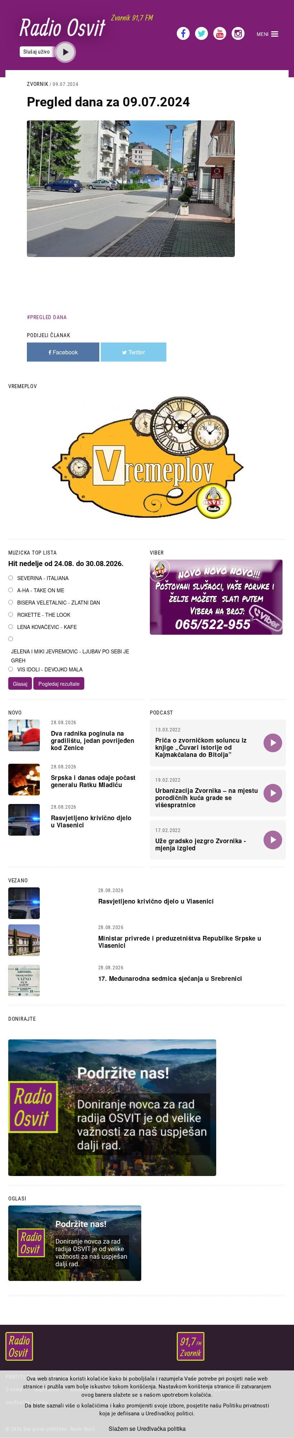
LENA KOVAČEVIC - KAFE (47, 626)
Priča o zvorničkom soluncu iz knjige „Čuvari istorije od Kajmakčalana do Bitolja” (201, 747)
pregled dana (48, 317)
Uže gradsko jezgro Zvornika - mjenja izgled (200, 844)
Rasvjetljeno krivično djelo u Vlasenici (91, 821)
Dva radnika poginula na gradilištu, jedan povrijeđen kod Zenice (92, 740)
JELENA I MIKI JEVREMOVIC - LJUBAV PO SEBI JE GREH (70, 656)
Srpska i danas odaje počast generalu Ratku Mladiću (93, 781)
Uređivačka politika (161, 1429)
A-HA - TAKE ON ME (40, 590)
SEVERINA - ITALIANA (42, 578)
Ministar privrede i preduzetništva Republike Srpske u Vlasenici (179, 942)
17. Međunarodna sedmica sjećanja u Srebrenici (170, 978)
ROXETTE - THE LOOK (43, 614)
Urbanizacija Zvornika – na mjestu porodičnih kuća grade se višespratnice (206, 797)
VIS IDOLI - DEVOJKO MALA (49, 669)
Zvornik (37, 84)
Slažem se (122, 1429)
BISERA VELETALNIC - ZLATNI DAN (58, 602)
